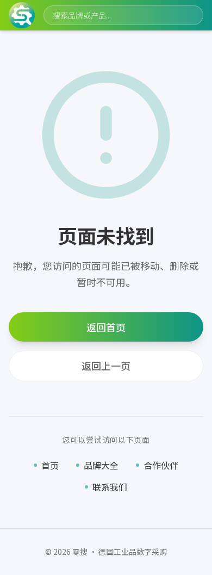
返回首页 (106, 327)
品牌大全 (101, 465)
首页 (50, 465)
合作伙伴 (161, 465)
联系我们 (109, 486)
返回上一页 (106, 365)
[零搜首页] (22, 15)
